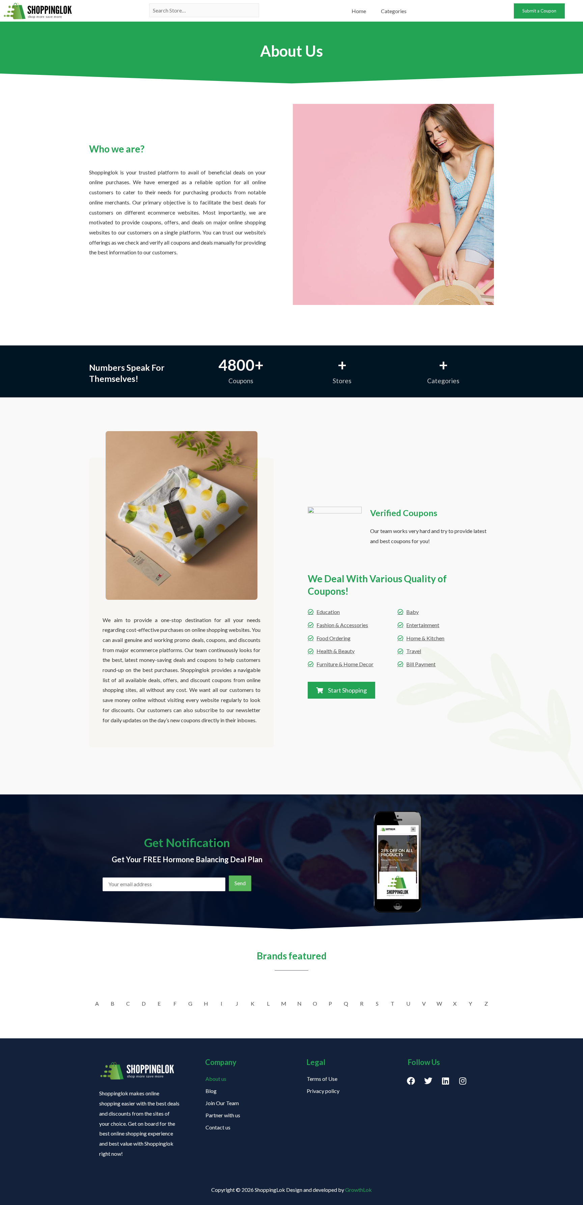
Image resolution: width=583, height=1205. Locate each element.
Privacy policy (323, 1091)
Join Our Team (222, 1103)
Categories (394, 11)
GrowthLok (358, 1189)
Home (359, 11)
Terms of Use (322, 1078)
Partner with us (222, 1115)
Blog (211, 1091)
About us (215, 1078)
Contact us (217, 1127)
